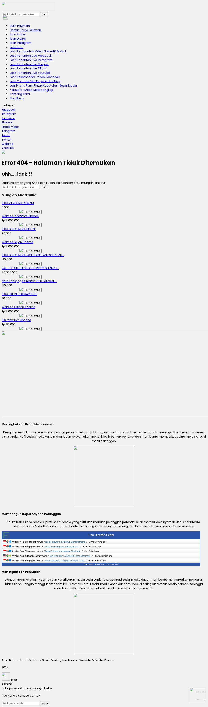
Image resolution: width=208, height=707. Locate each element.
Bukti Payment (20, 26)
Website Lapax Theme (17, 242)
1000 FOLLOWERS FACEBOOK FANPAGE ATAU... (33, 255)
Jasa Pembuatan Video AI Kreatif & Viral (38, 51)
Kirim (45, 703)
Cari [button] (44, 14)
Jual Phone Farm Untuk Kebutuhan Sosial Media (43, 85)
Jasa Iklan (16, 47)
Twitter (7, 140)
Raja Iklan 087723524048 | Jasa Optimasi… (70, 556)
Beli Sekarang (31, 211)
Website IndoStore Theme (20, 216)
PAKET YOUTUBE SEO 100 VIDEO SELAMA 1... (30, 268)
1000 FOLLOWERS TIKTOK (19, 229)
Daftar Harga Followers (26, 30)
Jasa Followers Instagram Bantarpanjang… (66, 542)
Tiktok (6, 135)
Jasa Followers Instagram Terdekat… (63, 551)
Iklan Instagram (20, 43)
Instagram (9, 114)
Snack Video (10, 127)
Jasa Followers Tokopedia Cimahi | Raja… (66, 560)
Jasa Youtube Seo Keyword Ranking (35, 81)
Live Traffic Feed (101, 535)
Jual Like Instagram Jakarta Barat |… (63, 546)
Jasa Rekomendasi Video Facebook (35, 77)
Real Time (100, 564)
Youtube (8, 148)
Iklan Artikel (17, 34)
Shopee (7, 122)
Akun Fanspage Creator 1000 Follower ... (29, 281)
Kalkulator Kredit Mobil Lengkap (31, 90)
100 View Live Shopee (16, 320)
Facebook (8, 110)
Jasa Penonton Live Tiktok (28, 68)
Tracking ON (112, 564)
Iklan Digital (18, 39)
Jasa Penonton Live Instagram (31, 60)
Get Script (88, 564)
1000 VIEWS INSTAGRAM (18, 203)
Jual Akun (8, 118)
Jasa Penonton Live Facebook (31, 56)
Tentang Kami (20, 94)
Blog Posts (17, 98)
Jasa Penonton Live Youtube (30, 73)
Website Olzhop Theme (18, 307)
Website (7, 144)
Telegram (8, 131)
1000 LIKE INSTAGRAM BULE (19, 294)
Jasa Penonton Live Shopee (29, 64)
